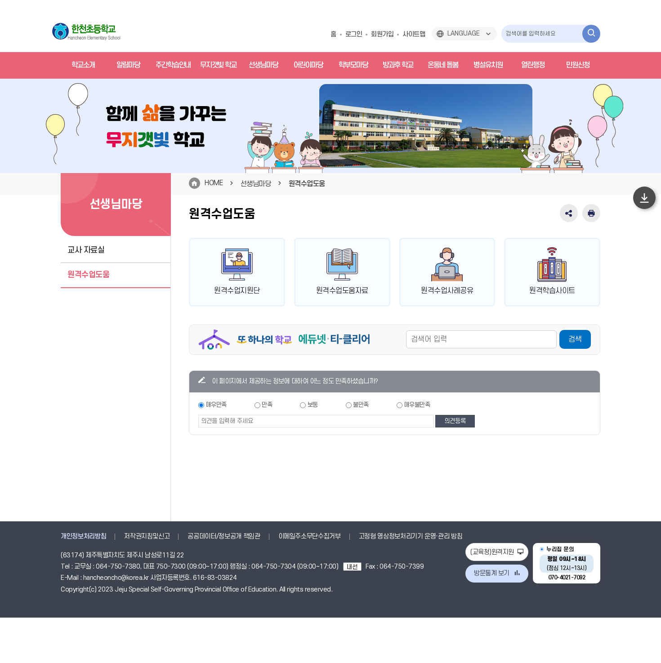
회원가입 (382, 34)
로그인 (353, 34)
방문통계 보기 (491, 573)
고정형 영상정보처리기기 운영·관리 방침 (411, 536)
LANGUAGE (463, 33)
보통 (313, 404)
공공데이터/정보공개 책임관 (224, 536)
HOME (214, 183)
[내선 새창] (354, 566)
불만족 (361, 404)
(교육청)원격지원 (492, 552)
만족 (267, 404)
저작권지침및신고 (147, 536)
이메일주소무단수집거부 (309, 536)
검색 (575, 339)
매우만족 (216, 404)
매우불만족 (417, 404)
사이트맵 (413, 34)
